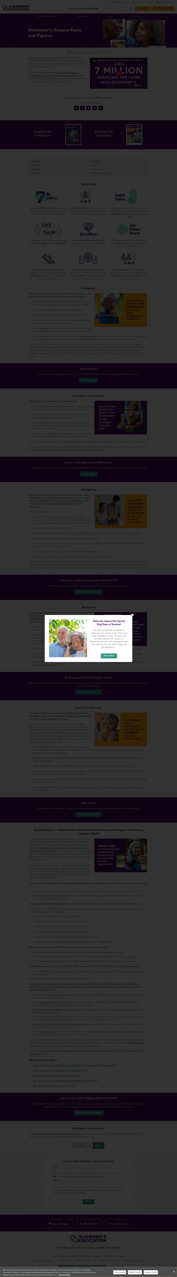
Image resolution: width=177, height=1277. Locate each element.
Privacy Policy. (65, 1275)
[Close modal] (132, 615)
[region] (88, 1272)
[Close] (174, 1272)
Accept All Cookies (151, 1272)
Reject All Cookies (135, 1272)
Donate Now (109, 655)
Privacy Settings (119, 1272)
